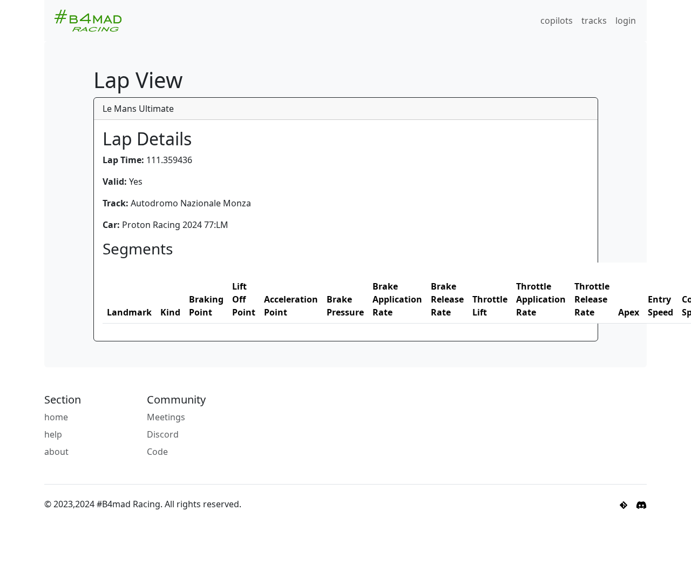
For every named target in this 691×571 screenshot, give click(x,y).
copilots (556, 20)
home (56, 417)
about (56, 452)
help (53, 434)
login (625, 20)
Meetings (166, 417)
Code (157, 452)
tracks (594, 20)
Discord (163, 434)
